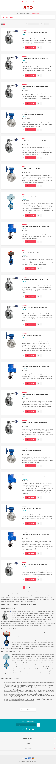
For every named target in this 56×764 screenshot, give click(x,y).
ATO (17, 14)
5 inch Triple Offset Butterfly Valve (31, 508)
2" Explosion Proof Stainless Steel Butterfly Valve (35, 226)
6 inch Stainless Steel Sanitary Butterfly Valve (34, 564)
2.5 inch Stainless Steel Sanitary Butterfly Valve (35, 279)
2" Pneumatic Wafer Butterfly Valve (32, 253)
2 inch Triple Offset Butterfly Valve (31, 169)
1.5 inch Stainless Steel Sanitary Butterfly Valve (35, 58)
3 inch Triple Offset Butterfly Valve (31, 335)
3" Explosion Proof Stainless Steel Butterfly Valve (35, 366)
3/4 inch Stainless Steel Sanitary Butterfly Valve (35, 394)
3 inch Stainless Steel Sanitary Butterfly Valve (34, 307)
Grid (2, 24)
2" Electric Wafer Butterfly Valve (31, 197)
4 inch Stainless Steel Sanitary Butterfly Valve (34, 422)
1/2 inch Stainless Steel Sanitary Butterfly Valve (35, 86)
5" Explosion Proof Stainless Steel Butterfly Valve (35, 534)
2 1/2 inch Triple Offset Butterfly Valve (32, 114)
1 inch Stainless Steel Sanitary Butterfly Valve (34, 32)
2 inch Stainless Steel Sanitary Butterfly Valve (34, 141)
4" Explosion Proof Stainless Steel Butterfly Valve (35, 477)
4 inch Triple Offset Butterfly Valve (31, 450)
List (4, 24)
